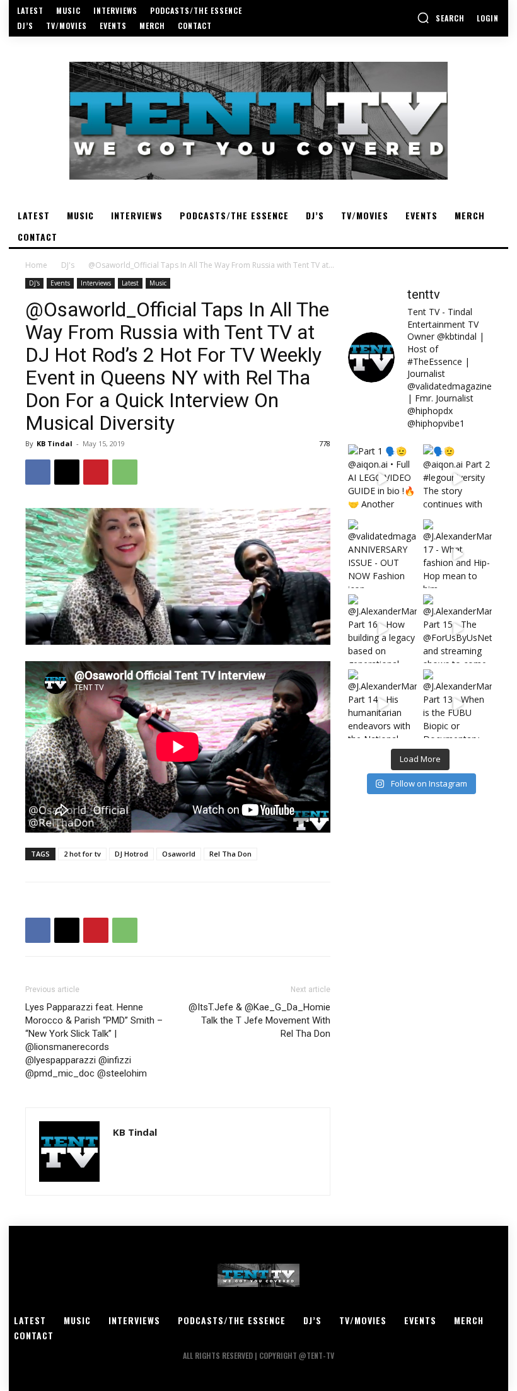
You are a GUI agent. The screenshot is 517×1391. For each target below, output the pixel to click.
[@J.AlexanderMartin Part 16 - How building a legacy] (382, 628)
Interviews (96, 283)
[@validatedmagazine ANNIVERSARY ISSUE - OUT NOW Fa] (382, 553)
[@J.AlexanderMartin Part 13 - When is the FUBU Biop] (457, 703)
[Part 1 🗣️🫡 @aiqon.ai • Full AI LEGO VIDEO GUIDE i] (382, 478)
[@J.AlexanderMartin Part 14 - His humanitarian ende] (382, 703)
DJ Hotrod (131, 853)
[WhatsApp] (124, 472)
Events (60, 283)
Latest (130, 283)
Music (157, 283)
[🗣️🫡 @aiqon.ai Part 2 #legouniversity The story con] (457, 478)
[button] (441, 17)
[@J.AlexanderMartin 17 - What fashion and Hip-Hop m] (457, 553)
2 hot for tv (82, 853)
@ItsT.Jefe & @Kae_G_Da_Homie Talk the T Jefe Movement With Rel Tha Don (259, 1020)
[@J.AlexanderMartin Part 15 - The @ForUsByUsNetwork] (457, 628)
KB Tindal (55, 443)
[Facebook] (37, 472)
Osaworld (178, 853)
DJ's (67, 265)
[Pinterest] (95, 472)
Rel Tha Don (230, 853)
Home (36, 265)
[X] (66, 472)
